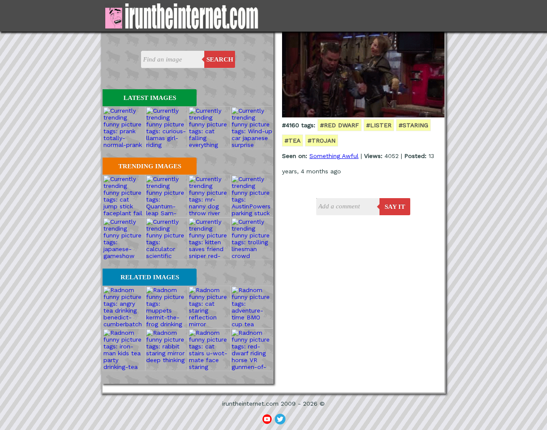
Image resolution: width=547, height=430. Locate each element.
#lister (378, 125)
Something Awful (334, 155)
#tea (292, 140)
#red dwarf (339, 125)
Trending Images (149, 166)
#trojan (321, 140)
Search (219, 59)
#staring (413, 125)
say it (395, 206)
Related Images (150, 277)
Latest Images (150, 97)
